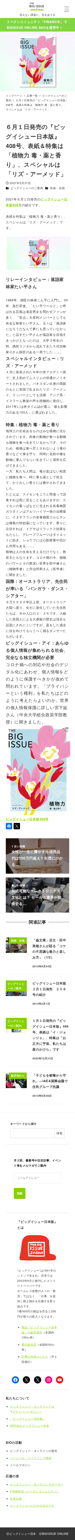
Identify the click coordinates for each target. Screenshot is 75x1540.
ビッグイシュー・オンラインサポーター (36, 1484)
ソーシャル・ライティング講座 (30, 1458)
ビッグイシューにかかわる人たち (32, 1505)
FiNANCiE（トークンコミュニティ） (34, 1491)
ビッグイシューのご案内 (27, 188)
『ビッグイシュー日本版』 (28, 1419)
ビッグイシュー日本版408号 (27, 819)
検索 (60, 1133)
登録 (19, 1193)
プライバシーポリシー (27, 1412)
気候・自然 (57, 188)
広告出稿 (16, 1498)
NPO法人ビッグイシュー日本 (29, 1426)
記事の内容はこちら (35, 1356)
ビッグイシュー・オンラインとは (32, 1406)
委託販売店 (29, 1345)
